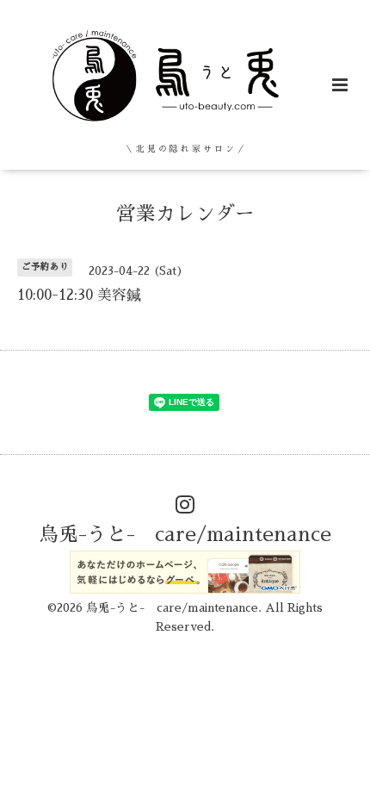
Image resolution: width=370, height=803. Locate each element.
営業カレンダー (185, 213)
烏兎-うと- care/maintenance (185, 535)
